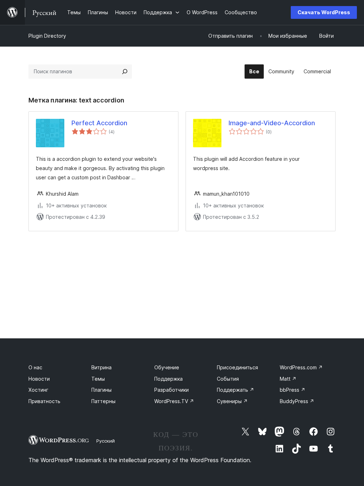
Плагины (101, 390)
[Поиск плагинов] (125, 71)
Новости (39, 379)
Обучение (166, 367)
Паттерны (103, 401)
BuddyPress (297, 401)
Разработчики (171, 390)
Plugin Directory (47, 36)
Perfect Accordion (99, 123)
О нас (35, 367)
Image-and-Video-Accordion (272, 123)
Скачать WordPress (324, 12)
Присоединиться (237, 367)
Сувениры (232, 401)
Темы (98, 379)
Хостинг (38, 390)
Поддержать (235, 390)
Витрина (101, 367)
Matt (288, 379)
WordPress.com (301, 367)
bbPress (292, 390)
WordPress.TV (174, 401)
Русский (105, 441)
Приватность (44, 401)
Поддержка (168, 379)
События (228, 379)
